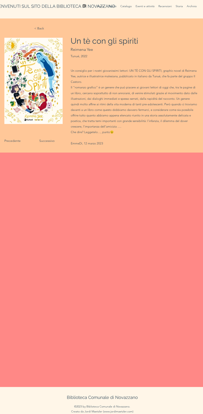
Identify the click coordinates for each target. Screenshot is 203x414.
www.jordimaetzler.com (118, 411)
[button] (145, 6)
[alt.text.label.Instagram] (84, 6)
